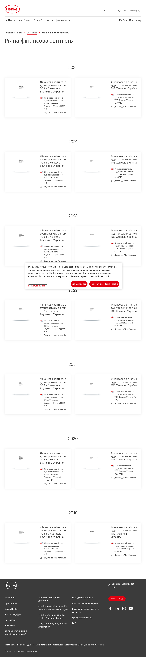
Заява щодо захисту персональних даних (71, 645)
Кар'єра (123, 20)
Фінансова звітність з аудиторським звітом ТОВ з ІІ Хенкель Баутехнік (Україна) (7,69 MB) (54, 326)
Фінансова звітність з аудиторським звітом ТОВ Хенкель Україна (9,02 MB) (124, 321)
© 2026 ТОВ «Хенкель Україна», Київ (21, 651)
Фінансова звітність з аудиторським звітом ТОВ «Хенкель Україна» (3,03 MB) (125, 547)
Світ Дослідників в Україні (85, 603)
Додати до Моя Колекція (55, 112)
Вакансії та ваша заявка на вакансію (85, 610)
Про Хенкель (11, 603)
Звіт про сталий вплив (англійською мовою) (16, 632)
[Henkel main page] (12, 9)
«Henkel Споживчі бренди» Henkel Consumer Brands (51, 616)
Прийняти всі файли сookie (104, 283)
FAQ (74, 623)
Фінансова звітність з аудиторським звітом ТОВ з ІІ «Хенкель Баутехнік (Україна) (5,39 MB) (54, 548)
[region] (73, 276)
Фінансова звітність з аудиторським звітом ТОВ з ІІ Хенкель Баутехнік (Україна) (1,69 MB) (54, 400)
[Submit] (139, 11)
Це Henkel (10, 20)
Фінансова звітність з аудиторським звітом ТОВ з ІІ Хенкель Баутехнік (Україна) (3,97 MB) (54, 252)
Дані (29, 645)
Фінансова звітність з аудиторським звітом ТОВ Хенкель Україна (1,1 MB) (126, 395)
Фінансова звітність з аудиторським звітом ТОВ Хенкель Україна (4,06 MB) (124, 173)
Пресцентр (135, 20)
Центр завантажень (82, 617)
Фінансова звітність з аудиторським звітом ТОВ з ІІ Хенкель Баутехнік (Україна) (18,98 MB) (53, 474)
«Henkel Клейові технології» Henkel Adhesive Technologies (53, 608)
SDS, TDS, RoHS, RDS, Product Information (52, 625)
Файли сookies (97, 645)
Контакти (115, 599)
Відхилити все (79, 283)
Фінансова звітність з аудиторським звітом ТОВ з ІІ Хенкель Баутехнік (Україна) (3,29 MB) (54, 177)
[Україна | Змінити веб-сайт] (119, 10)
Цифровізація (62, 20)
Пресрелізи (10, 620)
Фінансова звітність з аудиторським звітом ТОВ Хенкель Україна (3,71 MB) (124, 247)
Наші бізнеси (24, 20)
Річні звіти (10, 625)
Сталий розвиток (43, 20)
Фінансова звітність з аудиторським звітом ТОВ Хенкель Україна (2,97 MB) (124, 98)
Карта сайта (10, 645)
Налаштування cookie (38, 286)
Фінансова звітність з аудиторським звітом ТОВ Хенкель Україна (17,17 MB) (124, 469)
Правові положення (42, 645)
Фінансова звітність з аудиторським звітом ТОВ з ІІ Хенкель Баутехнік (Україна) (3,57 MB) (54, 103)
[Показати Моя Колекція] (112, 10)
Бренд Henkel (11, 609)
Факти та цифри (13, 614)
